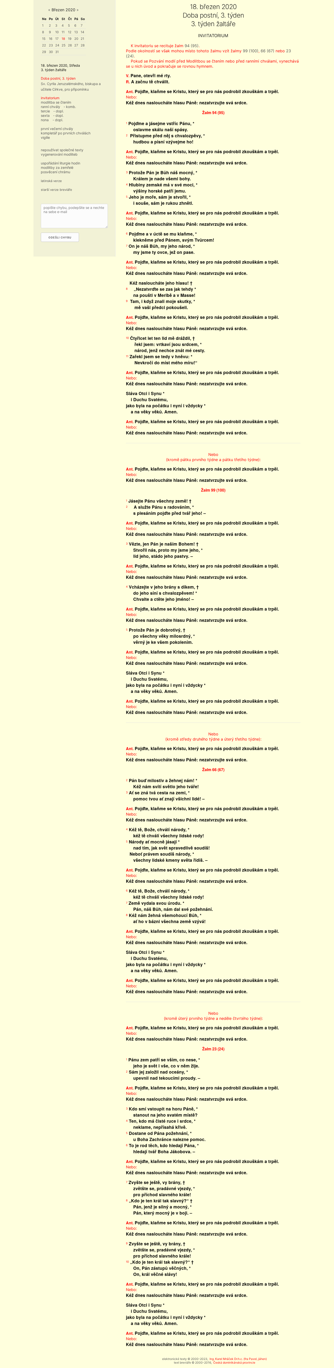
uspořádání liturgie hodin (60, 163)
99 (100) (250, 50)
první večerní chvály (57, 129)
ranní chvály (50, 107)
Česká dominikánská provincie (234, 1362)
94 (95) (192, 45)
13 (76, 32)
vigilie (45, 137)
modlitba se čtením (56, 102)
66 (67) (267, 50)
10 (57, 32)
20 (76, 39)
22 (44, 45)
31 (57, 52)
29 (44, 52)
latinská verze (51, 181)
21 (82, 39)
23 (51, 45)
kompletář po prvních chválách (65, 133)
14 (82, 32)
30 (51, 52)
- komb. (70, 107)
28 (83, 45)
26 (70, 45)
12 (69, 32)
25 (64, 45)
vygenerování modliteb (59, 154)
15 (43, 39)
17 (56, 39)
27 (76, 45)
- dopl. (58, 111)
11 (63, 32)
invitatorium (50, 98)
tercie (45, 111)
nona (45, 120)
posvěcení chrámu (55, 172)
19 (69, 39)
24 (57, 45)
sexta (45, 115)
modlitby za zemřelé (57, 167)
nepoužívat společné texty (62, 150)
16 (50, 39)
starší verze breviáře (56, 190)
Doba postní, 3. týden (58, 78)
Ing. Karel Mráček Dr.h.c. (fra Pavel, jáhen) (238, 1359)
